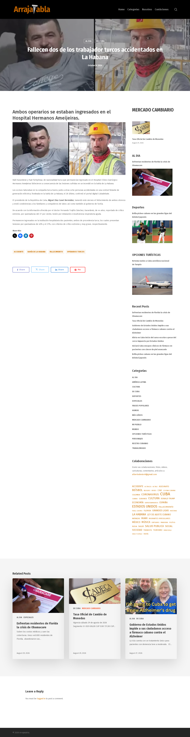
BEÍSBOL (137, 490)
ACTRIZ (155, 487)
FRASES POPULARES (140, 406)
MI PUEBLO (136, 424)
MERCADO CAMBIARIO (141, 420)
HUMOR (135, 410)
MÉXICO (136, 522)
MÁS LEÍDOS (137, 415)
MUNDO (135, 429)
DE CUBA (100, 41)
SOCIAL (169, 526)
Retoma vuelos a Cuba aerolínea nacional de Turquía (150, 263)
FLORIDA (147, 510)
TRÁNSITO (147, 530)
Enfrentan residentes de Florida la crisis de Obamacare (151, 164)
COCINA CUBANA (169, 490)
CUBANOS (143, 499)
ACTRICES (148, 487)
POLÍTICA (172, 522)
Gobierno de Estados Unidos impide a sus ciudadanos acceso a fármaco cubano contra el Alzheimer (153, 329)
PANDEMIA (164, 522)
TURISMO (157, 530)
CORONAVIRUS (150, 494)
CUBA (165, 494)
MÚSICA (146, 522)
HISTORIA (173, 511)
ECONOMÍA (138, 502)
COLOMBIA (136, 495)
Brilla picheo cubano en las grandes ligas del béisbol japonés (152, 215)
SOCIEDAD (137, 530)
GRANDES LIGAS (160, 510)
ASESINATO (164, 486)
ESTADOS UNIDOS (144, 506)
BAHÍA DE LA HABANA (36, 252)
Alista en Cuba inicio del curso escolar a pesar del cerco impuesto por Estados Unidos (154, 339)
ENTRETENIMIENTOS (151, 503)
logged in (41, 698)
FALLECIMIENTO (56, 252)
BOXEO (154, 490)
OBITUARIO (155, 522)
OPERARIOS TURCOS (75, 252)
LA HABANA (139, 514)
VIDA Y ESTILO (137, 534)
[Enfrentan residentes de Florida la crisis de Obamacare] (152, 182)
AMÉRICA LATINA (139, 382)
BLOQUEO (147, 490)
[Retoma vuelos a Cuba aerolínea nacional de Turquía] (152, 281)
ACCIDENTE (18, 252)
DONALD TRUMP (168, 498)
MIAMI (144, 518)
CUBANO (135, 499)
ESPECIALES (137, 401)
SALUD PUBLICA (154, 526)
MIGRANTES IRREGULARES (159, 518)
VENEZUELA (167, 530)
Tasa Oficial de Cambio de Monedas (147, 139)
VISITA (146, 534)
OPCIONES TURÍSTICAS (142, 434)
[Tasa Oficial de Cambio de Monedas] (154, 129)
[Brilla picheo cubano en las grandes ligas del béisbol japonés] (152, 231)
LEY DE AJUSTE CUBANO (159, 514)
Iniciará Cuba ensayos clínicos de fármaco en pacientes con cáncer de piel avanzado (152, 348)
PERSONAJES (137, 439)
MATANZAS (136, 518)
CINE (160, 490)
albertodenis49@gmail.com (144, 474)
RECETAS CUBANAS (140, 443)
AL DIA (88, 41)
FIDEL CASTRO (137, 511)
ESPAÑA (163, 502)
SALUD (141, 526)
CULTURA (136, 387)
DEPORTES (136, 396)
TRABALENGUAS (139, 448)
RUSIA (134, 526)
